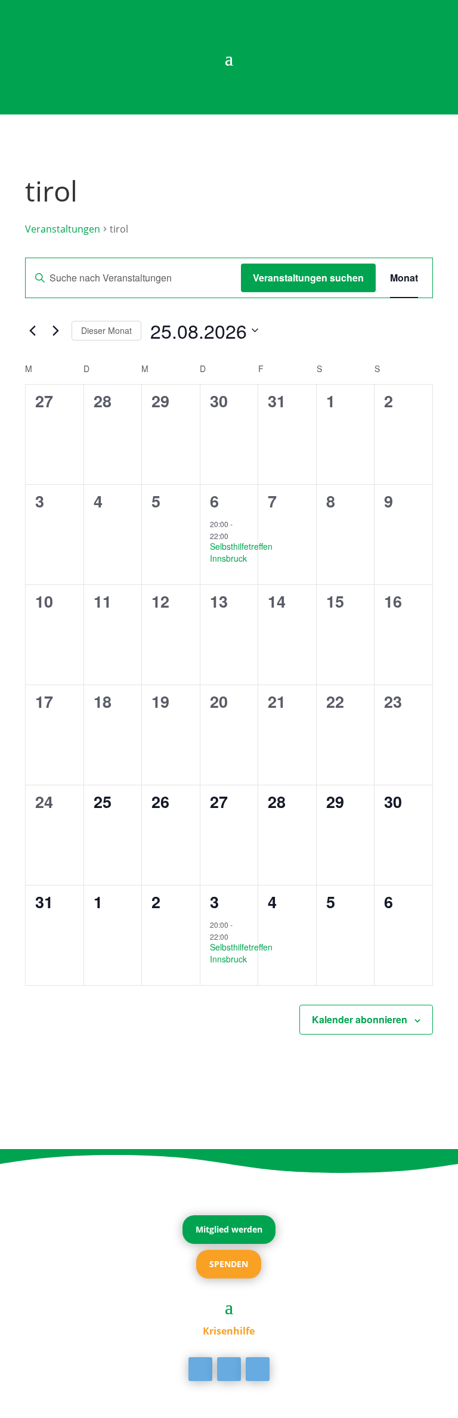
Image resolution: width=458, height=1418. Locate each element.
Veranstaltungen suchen (308, 277)
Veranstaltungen (62, 229)
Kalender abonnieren (359, 1019)
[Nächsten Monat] (55, 330)
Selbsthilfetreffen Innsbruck (241, 552)
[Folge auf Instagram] (258, 1369)
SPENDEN (228, 1264)
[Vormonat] (32, 330)
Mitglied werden (229, 1229)
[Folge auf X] (229, 1369)
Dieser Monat (106, 330)
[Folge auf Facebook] (200, 1369)
